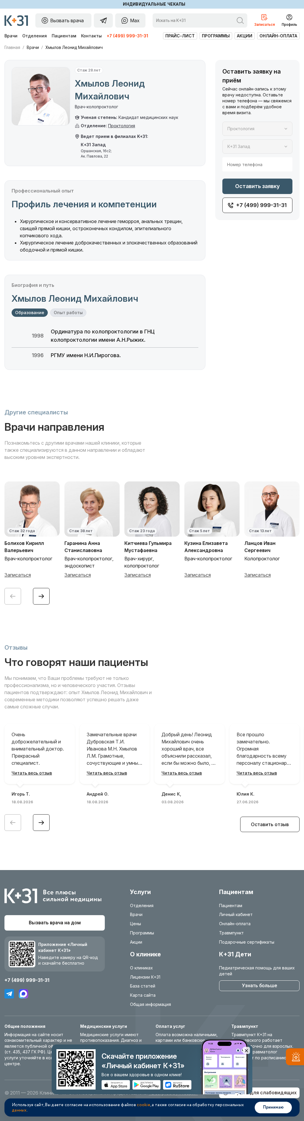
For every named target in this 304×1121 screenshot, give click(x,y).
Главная (12, 47)
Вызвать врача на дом (55, 923)
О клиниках (141, 967)
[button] (41, 596)
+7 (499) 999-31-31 (127, 35)
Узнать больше (259, 985)
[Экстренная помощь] (295, 1058)
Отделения (34, 35)
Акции (244, 35)
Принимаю (273, 1107)
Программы (216, 35)
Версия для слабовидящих (264, 1092)
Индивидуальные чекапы (154, 4)
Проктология (121, 125)
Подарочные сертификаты (246, 941)
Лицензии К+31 (145, 977)
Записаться (17, 575)
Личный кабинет (236, 914)
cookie (143, 1105)
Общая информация (150, 1004)
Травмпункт (231, 932)
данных (19, 1110)
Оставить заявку (257, 186)
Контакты (91, 35)
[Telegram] (9, 993)
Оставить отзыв (270, 824)
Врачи (11, 35)
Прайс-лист (180, 35)
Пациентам (64, 35)
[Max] (23, 993)
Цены (135, 923)
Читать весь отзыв (32, 772)
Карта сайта (143, 995)
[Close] (246, 1050)
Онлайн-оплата (278, 35)
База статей (142, 985)
